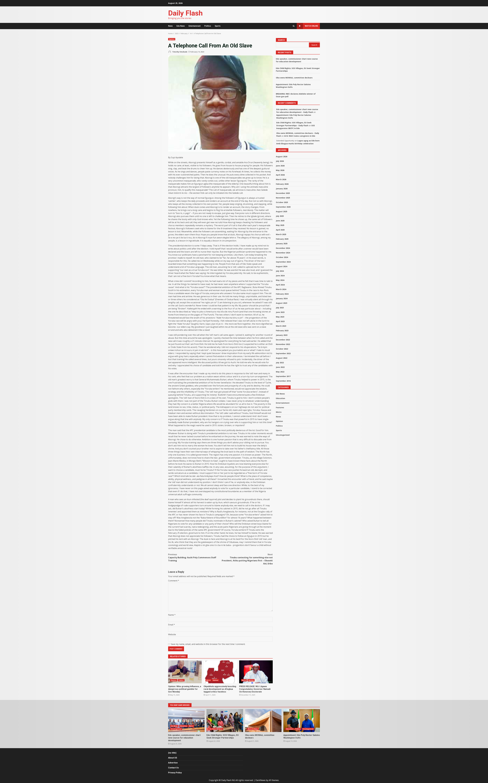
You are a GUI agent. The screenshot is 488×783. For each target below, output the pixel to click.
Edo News (181, 26)
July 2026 (280, 161)
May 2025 (280, 225)
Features (280, 407)
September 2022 (283, 353)
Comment (173, 580)
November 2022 (283, 344)
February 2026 (282, 184)
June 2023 (280, 312)
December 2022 (283, 339)
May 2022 (280, 372)
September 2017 (283, 376)
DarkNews (260, 780)
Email (171, 624)
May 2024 (280, 280)
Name (172, 614)
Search (281, 40)
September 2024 (283, 262)
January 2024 (281, 298)
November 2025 (283, 198)
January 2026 (281, 188)
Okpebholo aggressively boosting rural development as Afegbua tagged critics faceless (220, 671)
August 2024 (281, 266)
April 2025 (280, 230)
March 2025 (281, 234)
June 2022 (280, 367)
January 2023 (281, 335)
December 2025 (283, 193)
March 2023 (281, 326)
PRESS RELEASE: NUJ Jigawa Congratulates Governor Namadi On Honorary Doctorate (256, 671)
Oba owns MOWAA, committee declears (294, 77)
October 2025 (282, 202)
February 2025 (282, 239)
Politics (207, 26)
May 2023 (280, 317)
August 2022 (281, 358)
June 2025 (280, 220)
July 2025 (280, 216)
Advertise (173, 763)
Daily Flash (185, 13)
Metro (208, 680)
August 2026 (281, 156)
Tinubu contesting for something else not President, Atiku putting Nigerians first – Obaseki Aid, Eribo (247, 559)
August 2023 (281, 303)
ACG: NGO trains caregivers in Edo (299, 136)
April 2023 (280, 321)
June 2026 (280, 165)
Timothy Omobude (179, 52)
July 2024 (280, 271)
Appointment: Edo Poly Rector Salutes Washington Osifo (301, 720)
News (170, 26)
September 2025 (283, 207)
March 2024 (281, 289)
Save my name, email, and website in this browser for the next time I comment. (208, 644)
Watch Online (311, 26)
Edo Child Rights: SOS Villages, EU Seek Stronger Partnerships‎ (225, 720)
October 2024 (282, 257)
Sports (217, 26)
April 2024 (280, 285)
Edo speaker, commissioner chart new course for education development (186, 720)
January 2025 (281, 243)
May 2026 (280, 170)
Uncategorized (282, 435)
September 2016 (283, 381)
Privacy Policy (175, 772)
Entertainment (195, 26)
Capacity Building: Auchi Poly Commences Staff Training (192, 557)
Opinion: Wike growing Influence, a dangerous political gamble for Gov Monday (185, 671)
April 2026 (280, 175)
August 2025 (281, 211)
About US (172, 758)
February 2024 (282, 294)
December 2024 (283, 248)
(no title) (172, 753)
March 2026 (281, 179)
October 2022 (282, 349)
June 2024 (280, 275)
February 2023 (282, 330)
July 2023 (280, 307)
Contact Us (173, 767)
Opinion (171, 39)
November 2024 (283, 252)
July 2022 (280, 362)
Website (172, 634)
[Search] (293, 26)
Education (280, 398)
